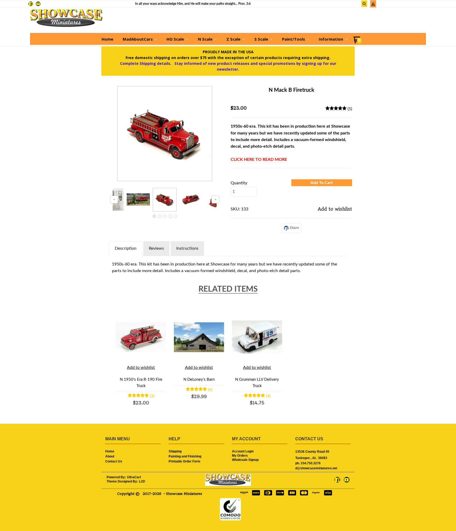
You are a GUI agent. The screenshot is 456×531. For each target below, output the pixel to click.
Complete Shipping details (145, 63)
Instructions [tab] (187, 248)
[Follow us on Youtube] (38, 4)
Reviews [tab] (156, 248)
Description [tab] (125, 248)
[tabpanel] (228, 266)
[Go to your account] (373, 4)
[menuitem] (107, 39)
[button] (364, 4)
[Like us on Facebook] (30, 4)
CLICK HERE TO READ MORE (259, 159)
